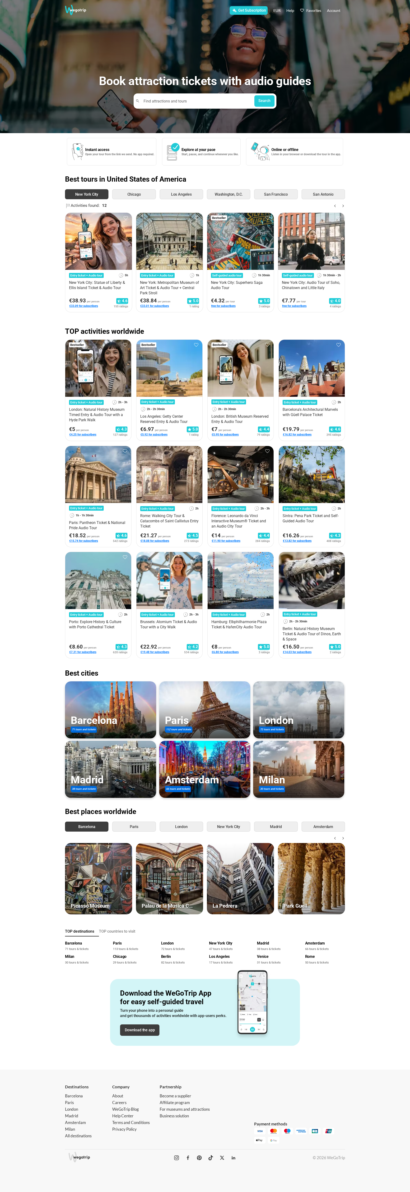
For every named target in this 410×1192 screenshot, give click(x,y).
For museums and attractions (185, 1109)
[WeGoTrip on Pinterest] (199, 1158)
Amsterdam (75, 1122)
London (71, 1109)
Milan (70, 1129)
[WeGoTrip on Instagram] (176, 1158)
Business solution (174, 1115)
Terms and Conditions (131, 1122)
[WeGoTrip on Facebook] (188, 1158)
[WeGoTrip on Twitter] (222, 1158)
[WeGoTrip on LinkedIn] (233, 1158)
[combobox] (196, 101)
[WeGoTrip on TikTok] (210, 1158)
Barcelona (74, 1095)
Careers (119, 1102)
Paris (69, 1102)
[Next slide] (342, 206)
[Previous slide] (334, 206)
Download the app (140, 1030)
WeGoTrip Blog (125, 1109)
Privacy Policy (124, 1129)
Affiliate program (175, 1102)
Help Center (123, 1115)
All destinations (78, 1135)
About (117, 1095)
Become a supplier (175, 1095)
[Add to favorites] (126, 218)
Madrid (71, 1115)
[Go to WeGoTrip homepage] (80, 10)
